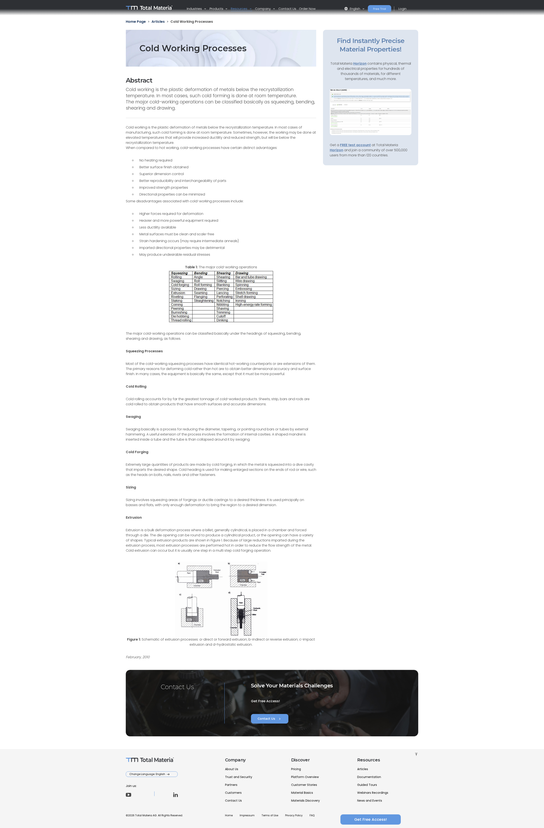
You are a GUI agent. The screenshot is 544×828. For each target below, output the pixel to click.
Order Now (307, 8)
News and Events (369, 800)
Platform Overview (305, 777)
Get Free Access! (370, 819)
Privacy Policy (294, 815)
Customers (233, 793)
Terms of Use (270, 815)
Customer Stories (304, 785)
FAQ (312, 815)
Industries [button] (195, 8)
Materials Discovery (305, 800)
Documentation (369, 777)
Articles (362, 769)
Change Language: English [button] (147, 774)
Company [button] (263, 8)
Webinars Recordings (372, 793)
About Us (231, 769)
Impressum (247, 815)
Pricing (296, 769)
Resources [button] (239, 8)
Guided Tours (367, 785)
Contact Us (287, 8)
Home (229, 815)
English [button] (352, 8)
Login (402, 8)
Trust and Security (238, 777)
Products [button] (217, 8)
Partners (231, 785)
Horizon (336, 150)
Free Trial (379, 9)
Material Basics (302, 793)
